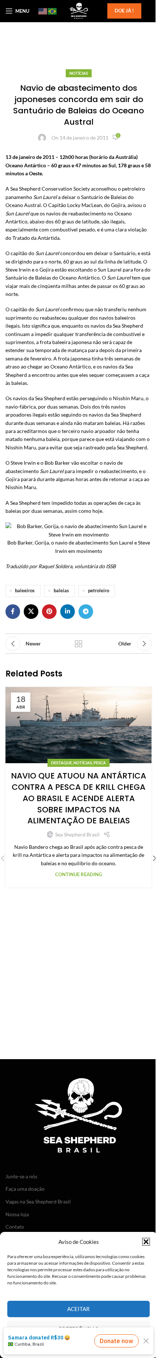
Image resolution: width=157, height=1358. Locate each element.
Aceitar (78, 1309)
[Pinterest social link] (49, 611)
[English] (43, 11)
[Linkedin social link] (67, 611)
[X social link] (31, 611)
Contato (14, 1227)
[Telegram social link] (85, 611)
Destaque (61, 762)
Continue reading (78, 874)
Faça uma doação (25, 1189)
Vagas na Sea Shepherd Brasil (38, 1201)
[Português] (52, 11)
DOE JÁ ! (124, 10)
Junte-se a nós (21, 1176)
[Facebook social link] (12, 611)
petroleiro (98, 590)
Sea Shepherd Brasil (77, 834)
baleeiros (25, 590)
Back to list (78, 643)
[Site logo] (78, 10)
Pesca (99, 762)
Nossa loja (17, 1214)
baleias (61, 590)
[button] (146, 1241)
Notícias (78, 73)
